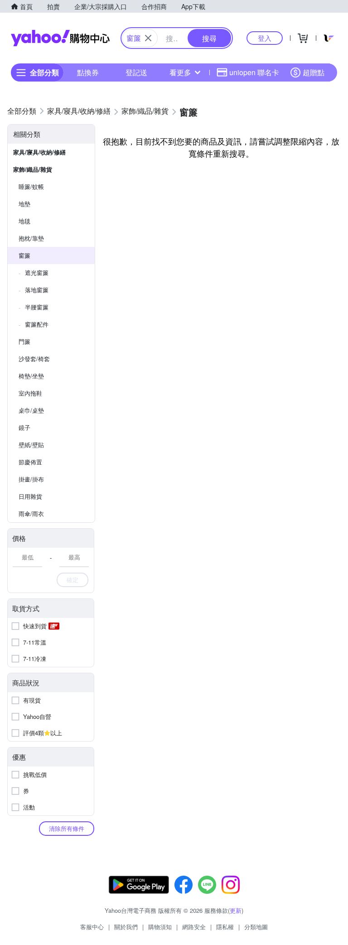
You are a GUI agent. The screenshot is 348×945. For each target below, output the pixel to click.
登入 (264, 38)
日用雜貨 (30, 496)
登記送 (136, 72)
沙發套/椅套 (34, 358)
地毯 (24, 221)
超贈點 (313, 72)
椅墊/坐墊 (31, 375)
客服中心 (92, 926)
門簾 (24, 341)
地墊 (24, 203)
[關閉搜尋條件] (148, 38)
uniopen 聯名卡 (254, 72)
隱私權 (225, 926)
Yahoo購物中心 (60, 38)
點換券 (88, 72)
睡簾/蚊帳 (31, 186)
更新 (236, 910)
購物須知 (160, 926)
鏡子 (24, 427)
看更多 (180, 72)
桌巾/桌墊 (31, 410)
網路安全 (194, 926)
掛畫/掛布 (31, 479)
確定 (72, 579)
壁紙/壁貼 (31, 444)
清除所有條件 (66, 828)
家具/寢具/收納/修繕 (39, 152)
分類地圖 (256, 926)
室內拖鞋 (30, 393)
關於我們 (126, 926)
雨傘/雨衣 (31, 513)
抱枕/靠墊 (31, 238)
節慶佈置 (30, 462)
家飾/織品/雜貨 (32, 169)
